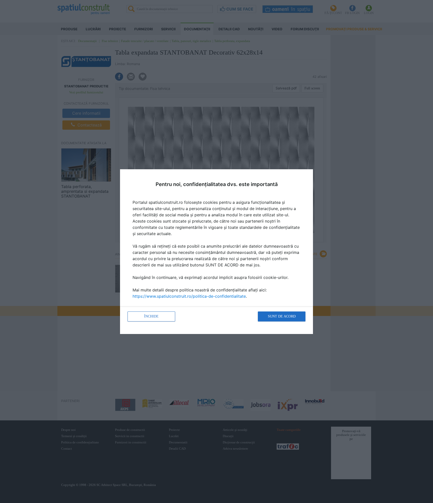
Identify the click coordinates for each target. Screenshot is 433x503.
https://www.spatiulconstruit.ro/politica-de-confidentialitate (189, 296)
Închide (151, 316)
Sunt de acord (282, 316)
